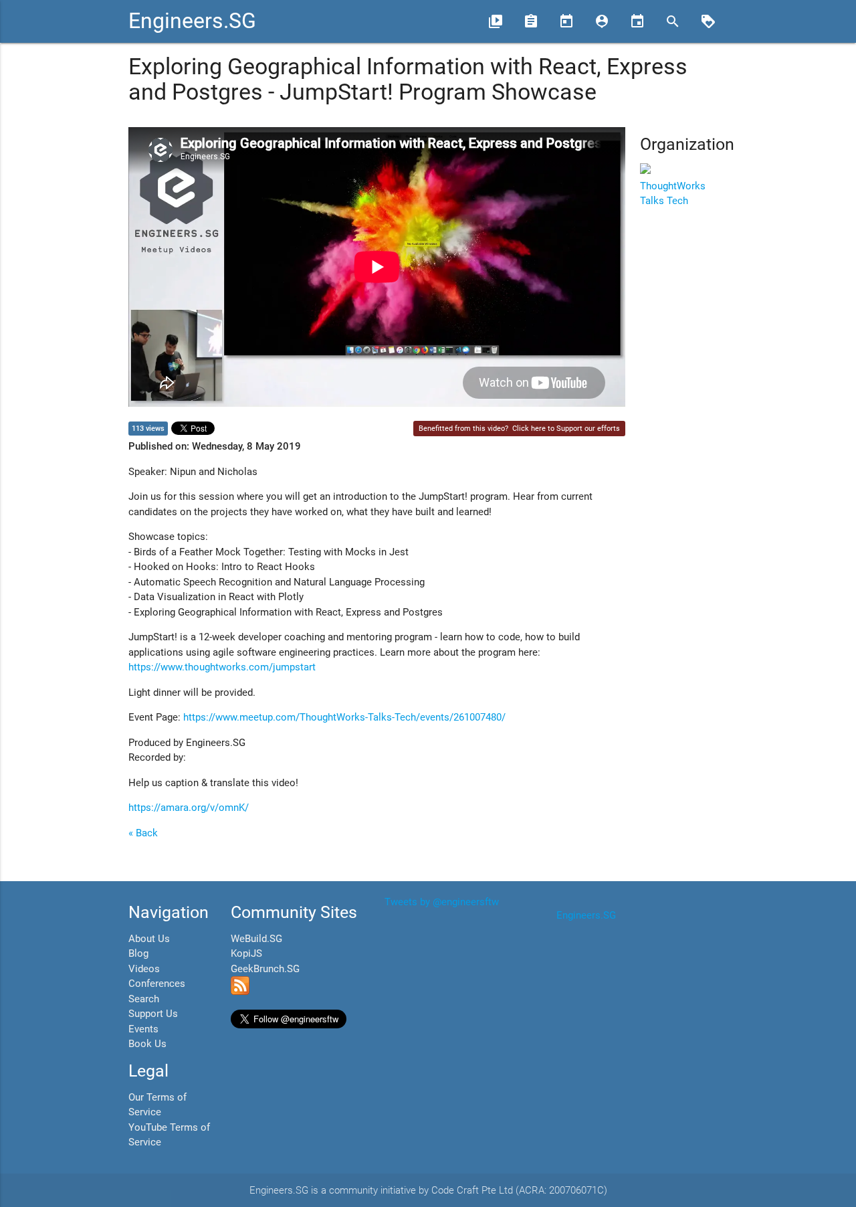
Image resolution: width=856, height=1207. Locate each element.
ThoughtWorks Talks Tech (673, 193)
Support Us (153, 1014)
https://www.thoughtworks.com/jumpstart (222, 667)
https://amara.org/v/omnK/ (188, 808)
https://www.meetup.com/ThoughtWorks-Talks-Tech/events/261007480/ (344, 717)
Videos (144, 969)
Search (143, 999)
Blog (138, 953)
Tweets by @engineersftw (442, 902)
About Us (149, 939)
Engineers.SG (192, 21)
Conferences (156, 984)
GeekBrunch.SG (265, 969)
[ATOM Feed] (240, 992)
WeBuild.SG (256, 939)
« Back (143, 833)
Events (143, 1029)
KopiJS (246, 953)
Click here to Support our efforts (566, 428)
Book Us (147, 1044)
